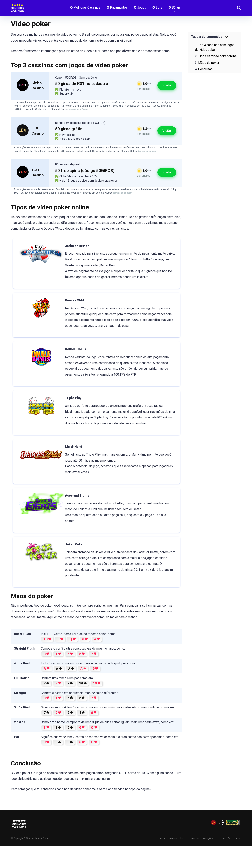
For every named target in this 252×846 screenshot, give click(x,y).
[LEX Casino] (23, 135)
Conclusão (205, 69)
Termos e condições (202, 838)
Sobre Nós (224, 838)
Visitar (166, 85)
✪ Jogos (140, 7)
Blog (238, 838)
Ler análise (143, 88)
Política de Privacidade (172, 838)
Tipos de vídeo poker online (217, 56)
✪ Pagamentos (117, 7)
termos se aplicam (78, 109)
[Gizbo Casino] (23, 90)
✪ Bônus (175, 7)
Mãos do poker (208, 63)
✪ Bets (157, 7)
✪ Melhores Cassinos (85, 7)
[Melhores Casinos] (17, 6)
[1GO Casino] (23, 177)
